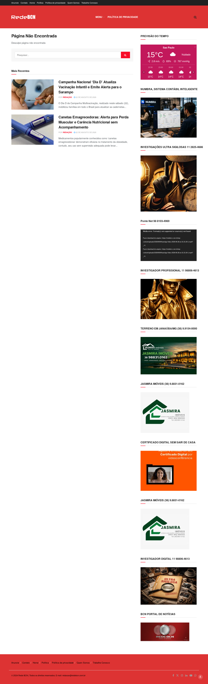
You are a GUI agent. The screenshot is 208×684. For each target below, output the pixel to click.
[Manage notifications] (200, 676)
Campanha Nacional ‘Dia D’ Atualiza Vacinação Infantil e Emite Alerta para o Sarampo (89, 86)
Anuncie (15, 2)
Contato (24, 2)
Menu (99, 17)
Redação (67, 97)
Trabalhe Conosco (89, 2)
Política (40, 2)
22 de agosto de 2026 (85, 97)
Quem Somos (73, 2)
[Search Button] (125, 55)
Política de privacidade (55, 2)
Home (32, 2)
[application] (169, 245)
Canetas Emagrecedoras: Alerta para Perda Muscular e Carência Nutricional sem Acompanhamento (93, 122)
